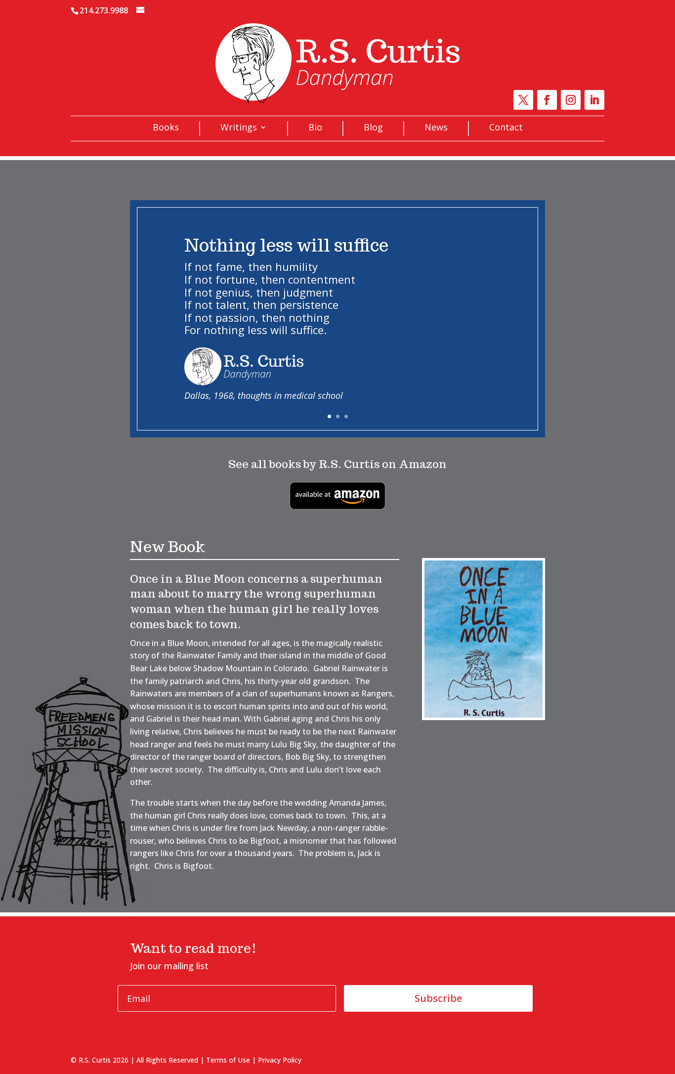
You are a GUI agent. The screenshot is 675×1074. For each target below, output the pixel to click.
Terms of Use (228, 1060)
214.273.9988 (104, 10)
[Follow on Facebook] (547, 100)
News (436, 128)
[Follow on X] (523, 100)
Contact (506, 128)
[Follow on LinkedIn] (594, 100)
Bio (315, 128)
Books (166, 128)
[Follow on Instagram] (571, 100)
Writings (238, 128)
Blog (373, 128)
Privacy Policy (279, 1060)
